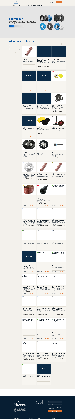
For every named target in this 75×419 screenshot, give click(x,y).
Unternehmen (41, 2)
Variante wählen (39, 109)
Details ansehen (32, 90)
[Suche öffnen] (48, 2)
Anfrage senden (58, 2)
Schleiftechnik (33, 5)
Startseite (15, 5)
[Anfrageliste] (50, 2)
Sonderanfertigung (19, 26)
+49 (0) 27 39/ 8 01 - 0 (31, 418)
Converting (30, 2)
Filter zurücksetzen (12, 52)
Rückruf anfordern (54, 411)
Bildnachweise (53, 418)
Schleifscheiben (40, 5)
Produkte (26, 2)
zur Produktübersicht (21, 5)
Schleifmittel (28, 5)
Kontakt (45, 2)
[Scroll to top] (73, 417)
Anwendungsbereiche (35, 2)
